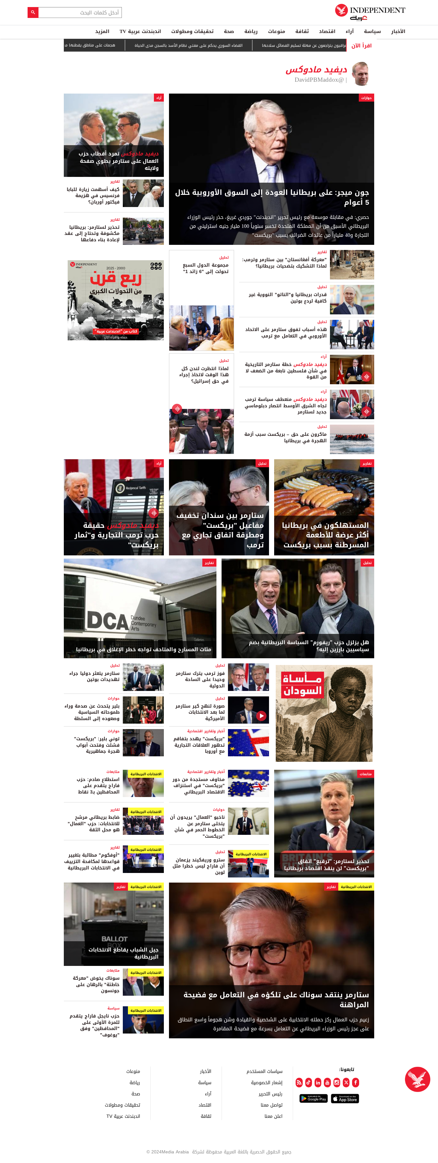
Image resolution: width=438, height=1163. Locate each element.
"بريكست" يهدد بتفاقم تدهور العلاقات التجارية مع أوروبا (199, 745)
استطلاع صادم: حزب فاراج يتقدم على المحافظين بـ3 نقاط (98, 785)
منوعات (276, 31)
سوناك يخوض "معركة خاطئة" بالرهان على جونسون (96, 984)
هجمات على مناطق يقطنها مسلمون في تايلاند (110, 45)
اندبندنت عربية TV (140, 31)
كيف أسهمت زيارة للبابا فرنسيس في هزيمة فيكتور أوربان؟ (93, 195)
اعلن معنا (273, 1116)
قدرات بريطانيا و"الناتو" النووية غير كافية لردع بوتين (288, 297)
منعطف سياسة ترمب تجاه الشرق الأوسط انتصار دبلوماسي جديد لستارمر (286, 405)
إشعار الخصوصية (266, 1082)
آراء (350, 31)
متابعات (366, 774)
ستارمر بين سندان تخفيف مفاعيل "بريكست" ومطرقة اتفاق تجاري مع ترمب (220, 530)
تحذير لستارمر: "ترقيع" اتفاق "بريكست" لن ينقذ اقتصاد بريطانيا (326, 865)
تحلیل (322, 287)
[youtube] (327, 1082)
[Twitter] (346, 1082)
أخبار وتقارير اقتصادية (206, 731)
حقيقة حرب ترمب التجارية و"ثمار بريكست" (116, 535)
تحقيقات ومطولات (192, 31)
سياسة (372, 31)
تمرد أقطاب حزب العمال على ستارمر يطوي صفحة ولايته (119, 161)
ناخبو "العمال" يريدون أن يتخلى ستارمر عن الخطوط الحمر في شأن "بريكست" (197, 827)
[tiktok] (308, 1082)
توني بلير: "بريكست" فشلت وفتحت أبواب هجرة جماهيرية (97, 745)
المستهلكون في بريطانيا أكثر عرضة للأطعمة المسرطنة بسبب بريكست (325, 535)
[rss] (299, 1082)
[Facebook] (355, 1082)
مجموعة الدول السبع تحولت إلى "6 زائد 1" (205, 268)
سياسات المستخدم (264, 1071)
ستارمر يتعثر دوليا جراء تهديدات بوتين (94, 676)
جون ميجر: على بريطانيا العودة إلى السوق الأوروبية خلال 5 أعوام (272, 198)
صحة (229, 31)
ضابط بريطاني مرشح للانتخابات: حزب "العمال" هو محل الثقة (94, 823)
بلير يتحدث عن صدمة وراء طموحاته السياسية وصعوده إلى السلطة (92, 712)
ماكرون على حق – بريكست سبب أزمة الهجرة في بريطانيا (285, 437)
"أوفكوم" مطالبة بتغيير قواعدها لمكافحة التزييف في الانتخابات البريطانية (92, 861)
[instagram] (336, 1082)
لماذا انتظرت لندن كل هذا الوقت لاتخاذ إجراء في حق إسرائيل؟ (204, 375)
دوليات (219, 809)
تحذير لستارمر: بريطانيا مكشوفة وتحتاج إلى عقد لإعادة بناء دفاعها (92, 233)
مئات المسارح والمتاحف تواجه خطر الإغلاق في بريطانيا (143, 649)
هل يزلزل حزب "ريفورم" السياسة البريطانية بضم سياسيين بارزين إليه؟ (309, 646)
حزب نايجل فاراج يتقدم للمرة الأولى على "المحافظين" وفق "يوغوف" (95, 1025)
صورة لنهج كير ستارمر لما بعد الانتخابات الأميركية (200, 712)
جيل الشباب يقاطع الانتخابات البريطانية (123, 953)
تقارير (115, 181)
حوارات (366, 98)
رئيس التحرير (270, 1094)
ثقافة (302, 31)
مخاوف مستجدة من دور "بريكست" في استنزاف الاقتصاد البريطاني (199, 785)
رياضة (251, 31)
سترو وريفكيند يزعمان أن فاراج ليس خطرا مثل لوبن (199, 866)
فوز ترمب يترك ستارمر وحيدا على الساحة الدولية (200, 679)
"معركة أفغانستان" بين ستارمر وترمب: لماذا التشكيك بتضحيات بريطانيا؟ (284, 262)
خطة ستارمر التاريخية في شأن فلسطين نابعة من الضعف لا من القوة (286, 370)
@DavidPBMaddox (319, 80)
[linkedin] (318, 1082)
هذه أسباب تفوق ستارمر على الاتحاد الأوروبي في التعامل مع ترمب (286, 332)
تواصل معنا (271, 1105)
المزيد (102, 31)
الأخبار (398, 31)
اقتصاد (327, 31)
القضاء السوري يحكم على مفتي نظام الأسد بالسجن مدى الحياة (224, 45)
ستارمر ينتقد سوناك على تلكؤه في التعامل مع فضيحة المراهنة (276, 1000)
